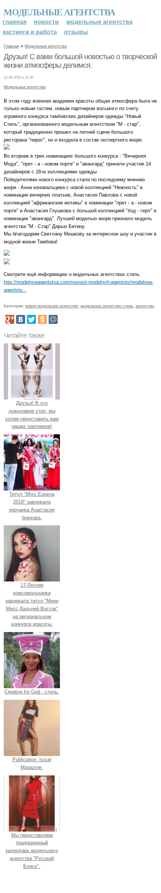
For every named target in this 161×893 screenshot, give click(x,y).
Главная (15, 22)
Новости (46, 22)
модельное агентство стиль (106, 306)
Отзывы (76, 32)
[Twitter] (31, 319)
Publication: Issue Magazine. (31, 763)
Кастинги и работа (30, 32)
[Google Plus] (9, 319)
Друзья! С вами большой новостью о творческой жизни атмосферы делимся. (80, 61)
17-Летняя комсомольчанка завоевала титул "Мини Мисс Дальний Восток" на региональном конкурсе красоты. (31, 604)
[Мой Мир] (53, 319)
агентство (145, 306)
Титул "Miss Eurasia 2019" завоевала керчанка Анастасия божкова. (32, 505)
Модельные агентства (59, 11)
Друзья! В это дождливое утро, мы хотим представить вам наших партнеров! (32, 414)
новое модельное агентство (51, 306)
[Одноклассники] (42, 319)
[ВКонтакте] (20, 319)
